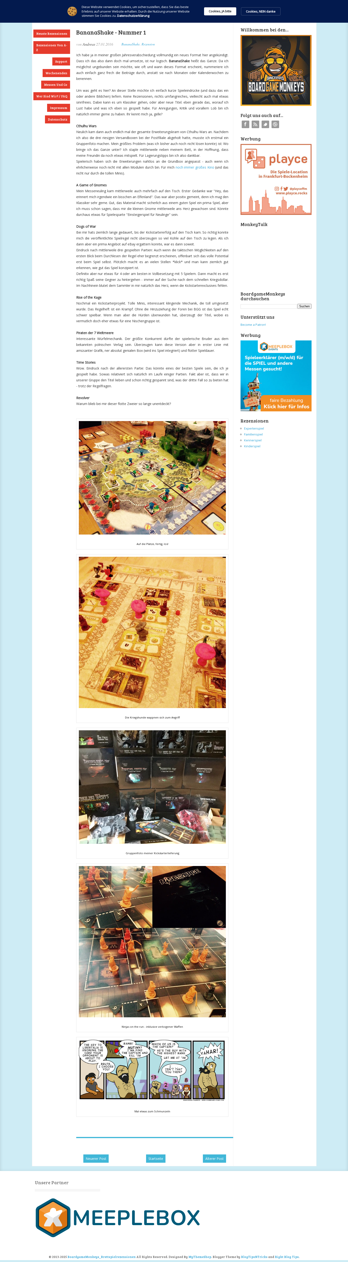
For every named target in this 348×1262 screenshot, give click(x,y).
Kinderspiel (252, 446)
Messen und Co (55, 85)
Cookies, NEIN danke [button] (261, 11)
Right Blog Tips (287, 1257)
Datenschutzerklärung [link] (133, 15)
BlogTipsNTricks (254, 1257)
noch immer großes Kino (195, 167)
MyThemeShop (199, 1257)
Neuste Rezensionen (51, 33)
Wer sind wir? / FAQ (51, 96)
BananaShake (130, 44)
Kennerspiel (253, 440)
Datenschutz (57, 119)
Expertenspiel (254, 428)
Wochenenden (56, 73)
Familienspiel (253, 434)
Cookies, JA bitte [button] (220, 11)
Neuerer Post (96, 1158)
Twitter (265, 124)
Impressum (58, 108)
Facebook (245, 124)
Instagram (275, 124)
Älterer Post (214, 1158)
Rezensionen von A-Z (51, 47)
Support (61, 61)
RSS (255, 124)
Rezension (148, 44)
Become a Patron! (253, 324)
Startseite (155, 1158)
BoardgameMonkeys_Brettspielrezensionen (101, 1257)
